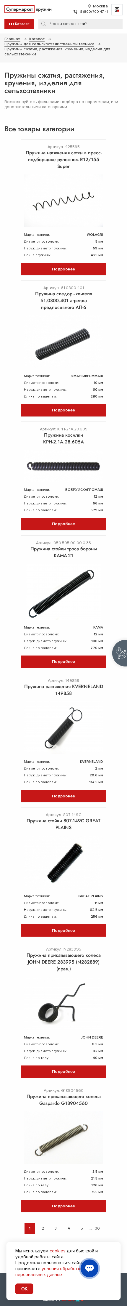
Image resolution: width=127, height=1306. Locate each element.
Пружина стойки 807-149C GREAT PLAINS (63, 824)
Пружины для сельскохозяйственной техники (49, 44)
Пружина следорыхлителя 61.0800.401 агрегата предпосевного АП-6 (63, 300)
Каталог (37, 38)
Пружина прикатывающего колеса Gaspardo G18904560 (64, 1100)
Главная (12, 38)
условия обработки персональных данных (49, 1272)
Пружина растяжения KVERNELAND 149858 (63, 690)
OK (24, 1289)
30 (97, 1228)
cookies (58, 1251)
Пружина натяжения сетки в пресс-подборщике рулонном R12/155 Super (64, 159)
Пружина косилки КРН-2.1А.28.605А (63, 438)
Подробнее (63, 269)
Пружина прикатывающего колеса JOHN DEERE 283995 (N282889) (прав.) (64, 962)
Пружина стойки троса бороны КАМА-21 (63, 552)
